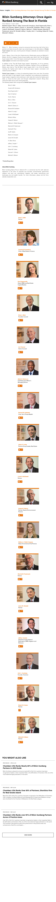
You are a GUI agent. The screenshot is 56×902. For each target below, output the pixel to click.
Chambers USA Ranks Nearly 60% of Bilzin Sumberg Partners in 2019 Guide (24, 767)
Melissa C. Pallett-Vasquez (34, 29)
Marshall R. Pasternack (24, 574)
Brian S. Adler (17, 26)
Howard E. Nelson (20, 29)
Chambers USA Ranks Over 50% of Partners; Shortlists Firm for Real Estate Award (27, 791)
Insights (7, 10)
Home (2, 10)
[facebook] (13, 43)
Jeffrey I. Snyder (26, 31)
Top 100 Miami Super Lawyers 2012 (24, 67)
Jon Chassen (10, 27)
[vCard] (22, 223)
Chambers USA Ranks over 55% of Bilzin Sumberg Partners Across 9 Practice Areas (27, 816)
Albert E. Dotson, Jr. (20, 27)
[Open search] (41, 2)
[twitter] (9, 43)
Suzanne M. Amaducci (28, 26)
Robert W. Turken (48, 31)
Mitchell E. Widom (7, 33)
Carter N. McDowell (8, 29)
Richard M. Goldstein (33, 27)
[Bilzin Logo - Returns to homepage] (10, 2)
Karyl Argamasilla (41, 26)
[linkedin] (5, 43)
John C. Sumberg (37, 31)
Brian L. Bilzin (22, 315)
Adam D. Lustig (45, 27)
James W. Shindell (15, 31)
